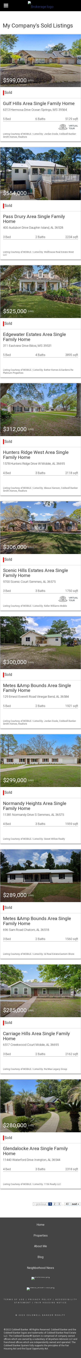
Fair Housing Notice (51, 1303)
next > (75, 1204)
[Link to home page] (40, 5)
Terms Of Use (14, 1299)
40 (67, 1204)
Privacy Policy (40, 1299)
